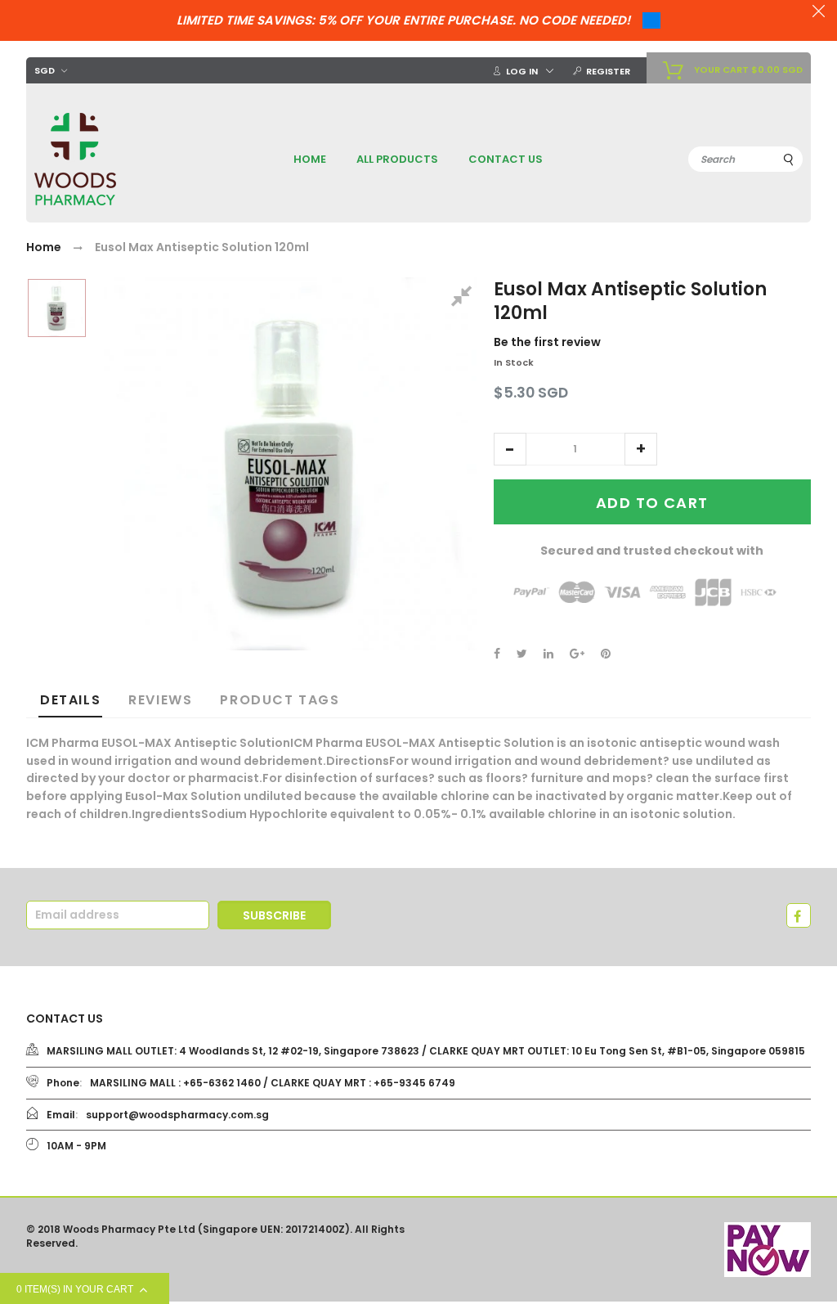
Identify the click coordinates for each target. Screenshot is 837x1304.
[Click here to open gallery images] (464, 299)
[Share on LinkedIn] (548, 653)
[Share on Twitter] (522, 653)
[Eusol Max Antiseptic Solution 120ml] (57, 308)
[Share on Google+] (577, 653)
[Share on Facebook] (497, 653)
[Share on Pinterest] (606, 653)
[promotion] (818, 13)
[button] (510, 449)
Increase (640, 449)
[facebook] (798, 915)
